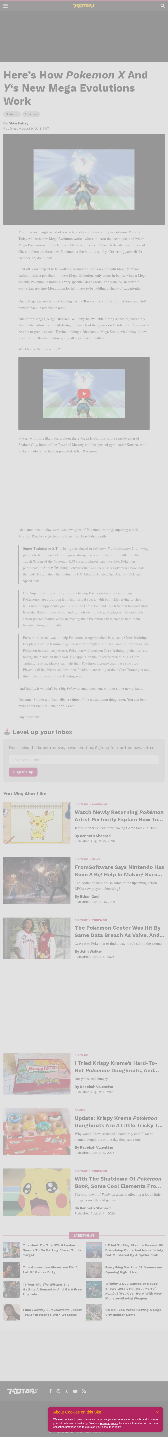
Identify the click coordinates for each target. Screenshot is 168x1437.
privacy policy (109, 1423)
